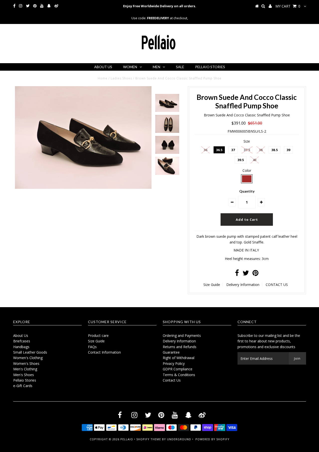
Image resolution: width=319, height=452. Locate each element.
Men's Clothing (25, 369)
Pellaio (126, 439)
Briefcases (21, 341)
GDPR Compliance (177, 369)
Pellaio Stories (210, 67)
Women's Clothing (28, 357)
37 (233, 150)
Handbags (21, 346)
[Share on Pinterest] (255, 274)
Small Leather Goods (30, 352)
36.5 (219, 150)
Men (156, 67)
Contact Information (104, 352)
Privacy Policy (174, 363)
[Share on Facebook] (237, 274)
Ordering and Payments (182, 335)
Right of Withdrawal (178, 357)
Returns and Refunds (179, 346)
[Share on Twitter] (245, 274)
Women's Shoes (26, 363)
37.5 (247, 150)
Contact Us (172, 380)
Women (130, 67)
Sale (180, 67)
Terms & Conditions (179, 374)
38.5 (274, 150)
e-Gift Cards (22, 385)
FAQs (92, 346)
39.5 (241, 160)
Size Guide (211, 284)
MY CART (287, 6)
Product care (98, 335)
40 (254, 160)
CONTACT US (277, 284)
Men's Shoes (23, 374)
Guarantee (171, 352)
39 (288, 150)
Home (102, 78)
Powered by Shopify (212, 439)
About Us (103, 67)
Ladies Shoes (121, 78)
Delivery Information (242, 284)
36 (205, 150)
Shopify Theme (148, 439)
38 (260, 150)
